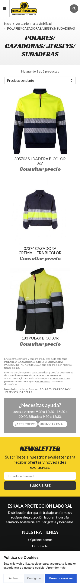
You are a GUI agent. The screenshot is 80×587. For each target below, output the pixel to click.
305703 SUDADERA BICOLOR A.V (40, 160)
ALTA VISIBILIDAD (60, 378)
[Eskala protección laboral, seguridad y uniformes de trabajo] (38, 8)
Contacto (41, 546)
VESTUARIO (43, 381)
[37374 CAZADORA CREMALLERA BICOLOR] (40, 211)
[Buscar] (74, 8)
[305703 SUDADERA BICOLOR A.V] (40, 122)
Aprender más (55, 567)
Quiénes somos (41, 539)
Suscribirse (40, 485)
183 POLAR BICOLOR (40, 338)
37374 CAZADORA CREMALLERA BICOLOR (40, 250)
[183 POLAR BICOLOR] (40, 301)
